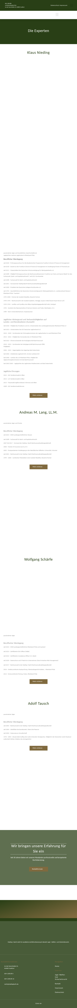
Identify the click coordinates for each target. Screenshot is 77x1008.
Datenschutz (55, 5)
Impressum (63, 5)
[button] (71, 5)
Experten (58, 970)
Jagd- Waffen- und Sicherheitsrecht (61, 977)
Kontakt (58, 984)
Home (57, 966)
